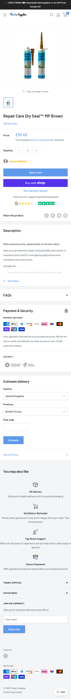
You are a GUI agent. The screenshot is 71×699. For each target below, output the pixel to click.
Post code (8, 419)
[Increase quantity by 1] (36, 150)
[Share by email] (65, 215)
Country (7, 388)
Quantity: (8, 150)
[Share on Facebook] (46, 215)
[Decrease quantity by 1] (19, 150)
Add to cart (35, 172)
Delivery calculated (40, 139)
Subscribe (14, 629)
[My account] (58, 15)
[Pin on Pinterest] (53, 215)
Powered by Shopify (12, 692)
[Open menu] (5, 15)
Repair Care (10, 123)
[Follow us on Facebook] (5, 656)
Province (8, 404)
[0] (65, 15)
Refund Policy (10, 454)
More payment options (36, 190)
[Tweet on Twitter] (59, 215)
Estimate (13, 440)
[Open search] (52, 15)
